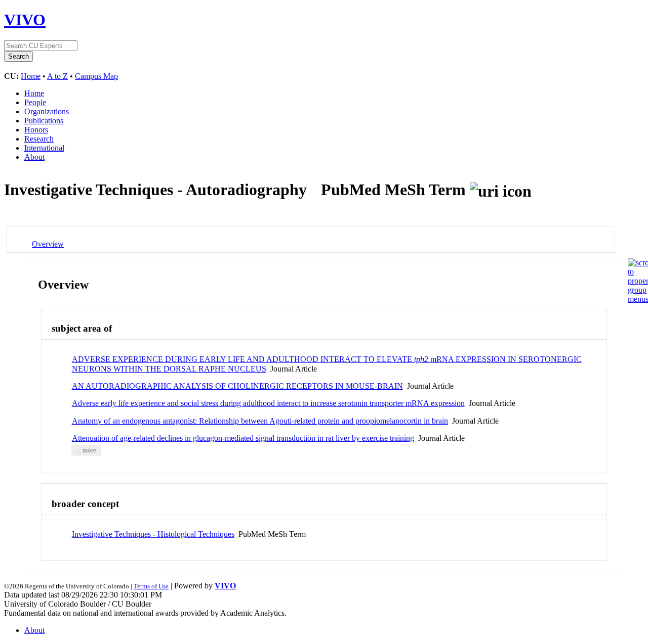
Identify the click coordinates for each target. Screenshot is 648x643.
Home (30, 76)
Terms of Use (151, 586)
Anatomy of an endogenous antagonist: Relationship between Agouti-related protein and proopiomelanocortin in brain (260, 421)
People (35, 102)
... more (86, 450)
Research (39, 138)
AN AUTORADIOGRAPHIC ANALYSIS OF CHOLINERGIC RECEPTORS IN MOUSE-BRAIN (237, 386)
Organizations (46, 111)
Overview (48, 244)
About (34, 157)
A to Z (57, 76)
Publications (43, 120)
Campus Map (96, 76)
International (44, 148)
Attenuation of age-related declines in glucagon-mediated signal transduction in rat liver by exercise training (243, 438)
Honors (36, 129)
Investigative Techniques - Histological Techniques (153, 534)
